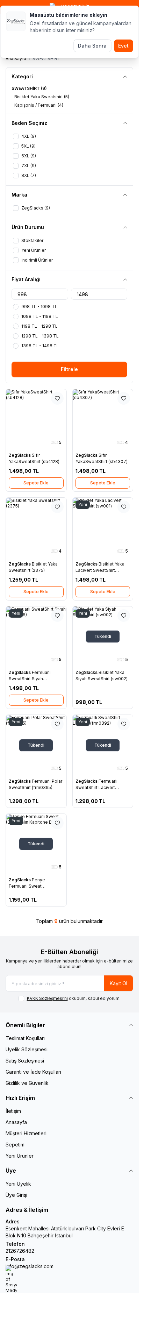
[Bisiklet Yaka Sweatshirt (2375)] (36, 528)
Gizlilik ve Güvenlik (27, 1083)
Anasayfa (16, 1122)
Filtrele (69, 369)
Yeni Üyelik (18, 1184)
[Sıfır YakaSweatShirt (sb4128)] (36, 419)
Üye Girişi (16, 1195)
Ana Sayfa (16, 58)
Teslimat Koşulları (25, 1038)
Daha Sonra (92, 46)
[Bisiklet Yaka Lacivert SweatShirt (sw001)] (103, 528)
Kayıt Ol (118, 983)
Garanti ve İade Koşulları (33, 1072)
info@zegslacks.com (29, 1266)
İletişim (13, 1111)
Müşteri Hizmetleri (26, 1133)
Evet (123, 46)
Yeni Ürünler (20, 1156)
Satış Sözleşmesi (25, 1061)
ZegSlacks (20, 455)
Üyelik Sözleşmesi (27, 1049)
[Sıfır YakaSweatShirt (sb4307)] (103, 419)
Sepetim (15, 1144)
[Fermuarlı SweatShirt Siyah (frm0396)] (36, 636)
